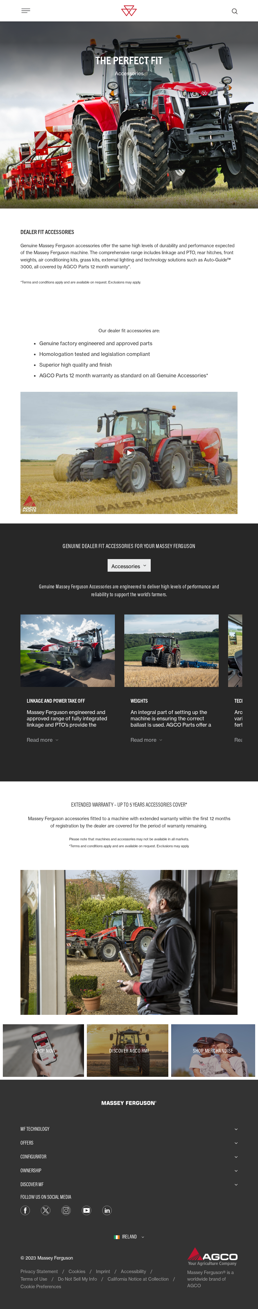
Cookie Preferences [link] (40, 1286)
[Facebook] (25, 1210)
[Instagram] (66, 1210)
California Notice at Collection (138, 1279)
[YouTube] (86, 1210)
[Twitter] (45, 1210)
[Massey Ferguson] (129, 10)
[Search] (235, 10)
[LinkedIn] (107, 1210)
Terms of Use (33, 1279)
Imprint (103, 1271)
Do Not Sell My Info (77, 1279)
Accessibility (133, 1271)
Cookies (77, 1271)
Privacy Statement (39, 1271)
